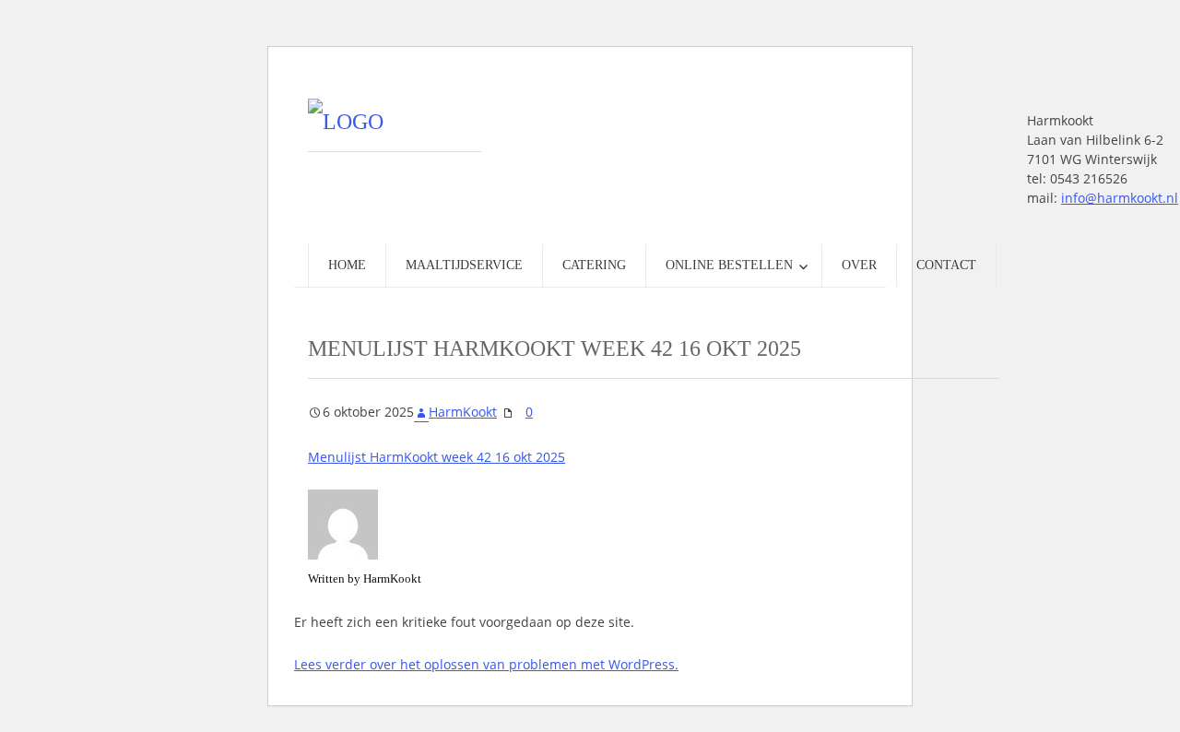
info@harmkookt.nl (1119, 198)
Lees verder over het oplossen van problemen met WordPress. (486, 664)
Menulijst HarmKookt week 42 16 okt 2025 (436, 457)
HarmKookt (463, 411)
